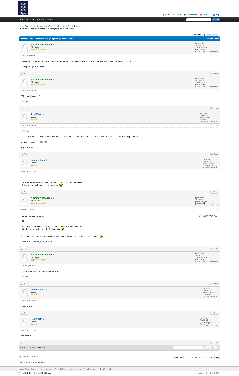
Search (178, 15)
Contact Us (35, 369)
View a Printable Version (30, 356)
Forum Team (24, 369)
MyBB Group (46, 373)
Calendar (206, 15)
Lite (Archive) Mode (74, 369)
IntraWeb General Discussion (72, 26)
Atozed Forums (24, 26)
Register (49, 20)
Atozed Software (38, 26)
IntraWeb (48, 26)
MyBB (29, 373)
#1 (217, 56)
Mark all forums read (90, 369)
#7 (217, 301)
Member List (192, 15)
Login (41, 20)
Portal (167, 15)
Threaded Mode (213, 38)
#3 (217, 126)
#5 (217, 209)
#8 (217, 330)
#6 (217, 266)
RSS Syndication (106, 369)
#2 (217, 91)
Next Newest (38, 347)
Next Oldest (27, 347)
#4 (217, 171)
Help (217, 15)
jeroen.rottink (38, 160)
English (56, 26)
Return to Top (60, 369)
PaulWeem (36, 114)
